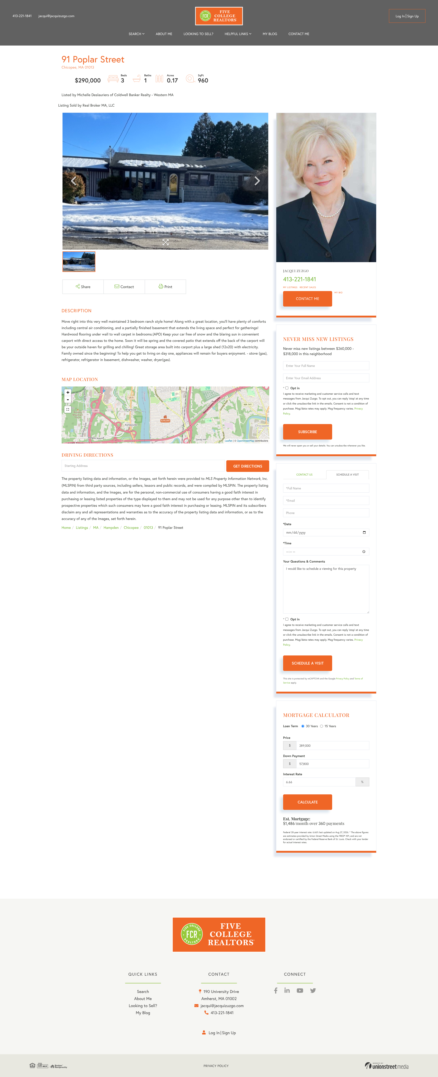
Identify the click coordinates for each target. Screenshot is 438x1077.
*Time (287, 543)
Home (66, 527)
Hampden (111, 527)
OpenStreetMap (245, 441)
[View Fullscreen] (67, 409)
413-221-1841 (22, 16)
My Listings (290, 287)
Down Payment (294, 756)
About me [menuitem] (164, 34)
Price (286, 738)
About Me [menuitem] (143, 998)
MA (96, 527)
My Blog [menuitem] (270, 34)
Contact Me (307, 298)
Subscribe (307, 431)
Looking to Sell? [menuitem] (198, 34)
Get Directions (247, 466)
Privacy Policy (342, 678)
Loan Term (290, 726)
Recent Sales (308, 287)
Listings (82, 527)
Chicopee (131, 527)
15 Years (330, 726)
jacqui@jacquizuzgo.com (57, 16)
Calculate (308, 802)
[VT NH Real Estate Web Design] (386, 1065)
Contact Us (304, 474)
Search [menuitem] (135, 34)
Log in (400, 16)
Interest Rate (292, 774)
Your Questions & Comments (304, 561)
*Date (287, 524)
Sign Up (413, 16)
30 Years (312, 726)
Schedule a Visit (347, 474)
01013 (148, 527)
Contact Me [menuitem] (299, 34)
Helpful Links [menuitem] (236, 34)
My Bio (338, 292)
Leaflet (228, 441)
